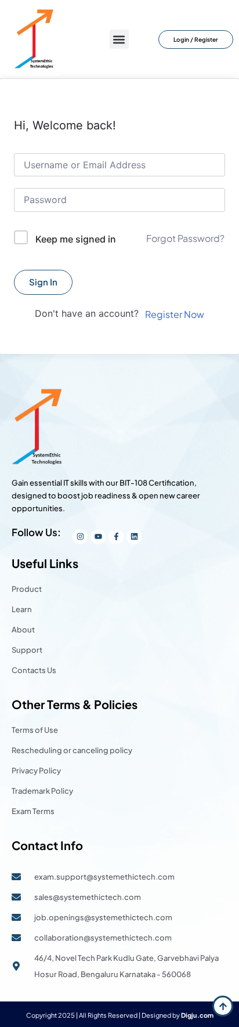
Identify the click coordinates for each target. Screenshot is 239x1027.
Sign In (43, 281)
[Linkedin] (134, 536)
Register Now (174, 314)
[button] (119, 39)
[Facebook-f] (116, 536)
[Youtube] (98, 536)
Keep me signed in (75, 239)
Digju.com (197, 1015)
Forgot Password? (185, 238)
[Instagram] (80, 536)
